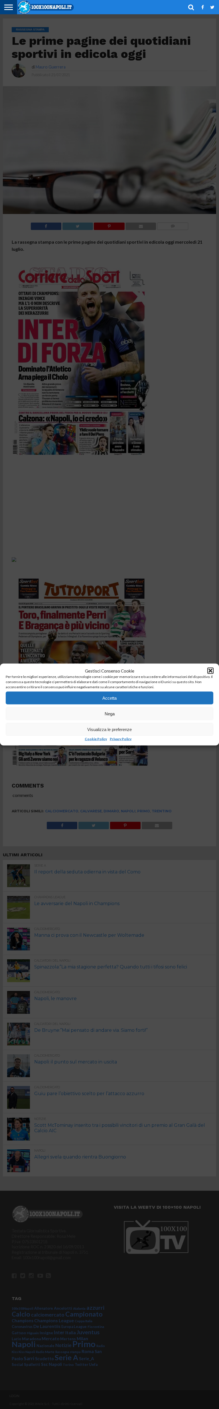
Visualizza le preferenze (109, 729)
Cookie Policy (96, 739)
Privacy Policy (120, 739)
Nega (110, 713)
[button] (210, 671)
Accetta (109, 697)
